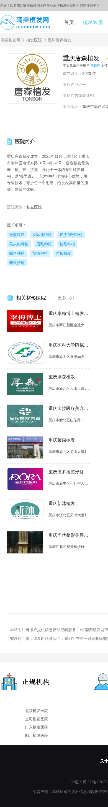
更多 (62, 297)
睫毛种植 (67, 244)
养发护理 (17, 262)
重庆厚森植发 (61, 376)
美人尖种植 (19, 244)
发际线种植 (42, 234)
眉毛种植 (44, 244)
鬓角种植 (17, 253)
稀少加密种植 (71, 234)
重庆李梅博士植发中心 (69, 313)
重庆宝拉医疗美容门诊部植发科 (69, 408)
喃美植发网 (10, 40)
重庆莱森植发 (61, 440)
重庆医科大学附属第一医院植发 (69, 345)
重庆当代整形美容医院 (69, 535)
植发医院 (93, 22)
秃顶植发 (63, 253)
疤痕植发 (17, 234)
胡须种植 (40, 253)
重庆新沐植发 (61, 503)
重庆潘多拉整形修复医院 (69, 471)
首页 (69, 22)
